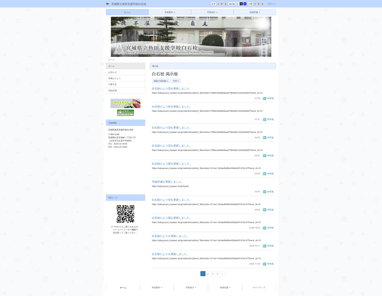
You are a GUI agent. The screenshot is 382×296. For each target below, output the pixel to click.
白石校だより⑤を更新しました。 (172, 88)
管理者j (270, 98)
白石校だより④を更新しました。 (172, 106)
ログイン (272, 3)
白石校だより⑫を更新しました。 (172, 163)
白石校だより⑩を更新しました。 (172, 218)
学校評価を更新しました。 (168, 181)
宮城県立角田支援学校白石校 (128, 4)
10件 (175, 80)
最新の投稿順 (160, 80)
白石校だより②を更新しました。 (172, 145)
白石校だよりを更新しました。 (171, 236)
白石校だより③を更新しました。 (172, 127)
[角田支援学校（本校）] (125, 103)
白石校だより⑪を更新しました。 (172, 199)
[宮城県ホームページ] (125, 113)
